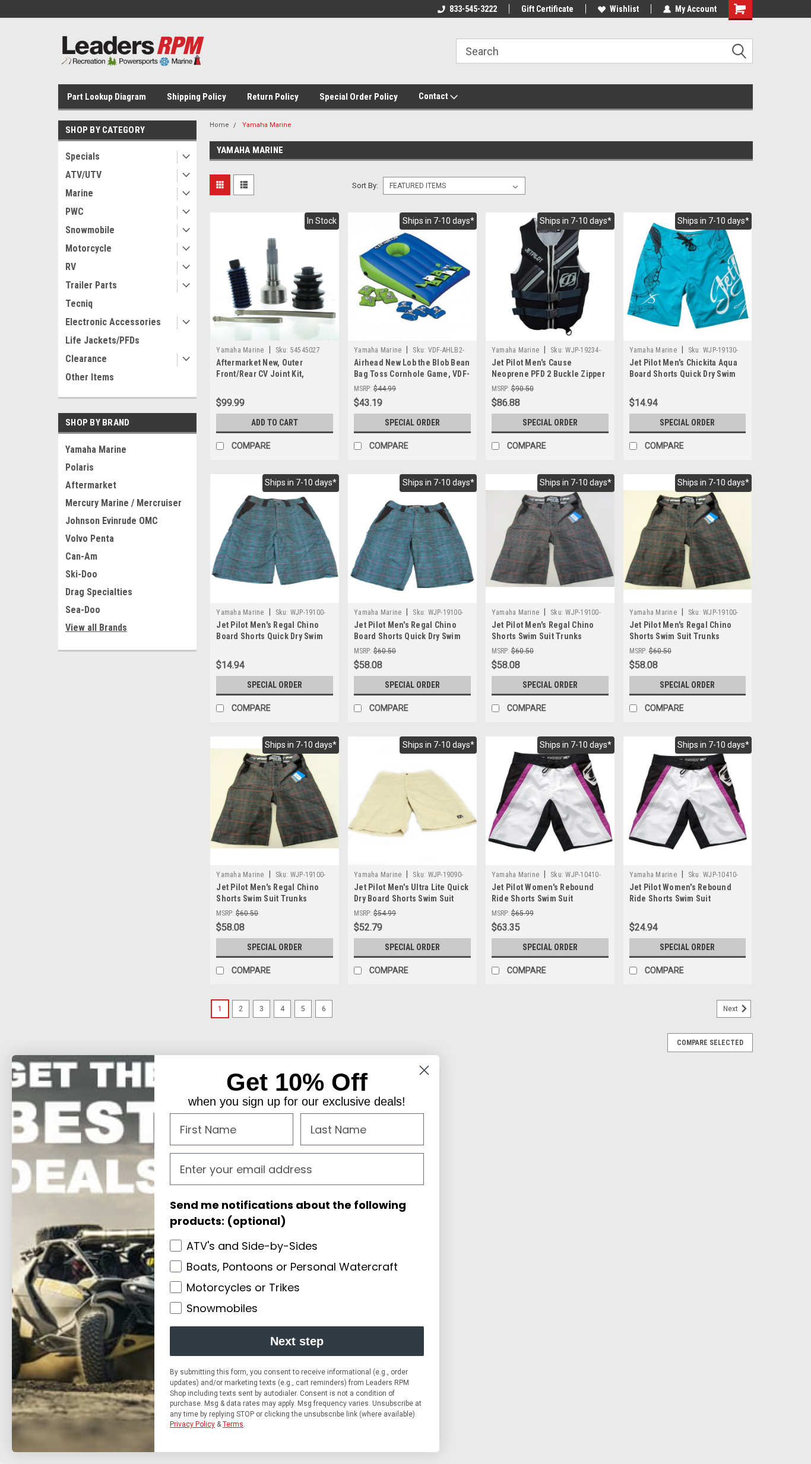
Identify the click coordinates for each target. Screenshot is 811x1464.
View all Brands (96, 627)
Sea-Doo (82, 609)
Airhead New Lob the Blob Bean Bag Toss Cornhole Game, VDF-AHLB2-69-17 (412, 374)
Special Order (412, 422)
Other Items (89, 377)
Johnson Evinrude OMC (111, 520)
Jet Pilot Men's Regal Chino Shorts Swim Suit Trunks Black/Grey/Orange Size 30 (267, 898)
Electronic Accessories (113, 322)
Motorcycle (88, 248)
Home (219, 125)
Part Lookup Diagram (106, 96)
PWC (74, 211)
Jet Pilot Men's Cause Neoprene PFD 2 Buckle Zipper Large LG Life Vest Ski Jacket (548, 374)
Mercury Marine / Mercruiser (123, 503)
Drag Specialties (98, 592)
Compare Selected (710, 1043)
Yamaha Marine (95, 449)
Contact (434, 96)
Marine (79, 193)
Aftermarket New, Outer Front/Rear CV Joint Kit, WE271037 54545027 (260, 374)
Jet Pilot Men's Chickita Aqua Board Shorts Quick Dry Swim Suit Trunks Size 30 (683, 374)
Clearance (86, 358)
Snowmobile (90, 230)
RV (70, 266)
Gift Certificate (547, 9)
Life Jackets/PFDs (102, 340)
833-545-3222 (473, 9)
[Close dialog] (424, 1070)
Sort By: (365, 185)
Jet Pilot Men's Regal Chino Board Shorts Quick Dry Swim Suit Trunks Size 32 (407, 636)
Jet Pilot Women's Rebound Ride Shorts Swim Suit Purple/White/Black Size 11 (680, 898)
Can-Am (81, 556)
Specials (82, 156)
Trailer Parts (91, 285)
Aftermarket (90, 485)
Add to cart (274, 422)
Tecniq (79, 303)
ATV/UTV (83, 174)
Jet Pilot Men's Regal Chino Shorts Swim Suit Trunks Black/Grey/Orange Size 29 (680, 636)
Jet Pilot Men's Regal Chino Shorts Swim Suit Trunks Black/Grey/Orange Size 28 (543, 636)
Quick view (274, 331)
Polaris (79, 467)
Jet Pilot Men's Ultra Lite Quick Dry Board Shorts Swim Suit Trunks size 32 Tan (411, 898)
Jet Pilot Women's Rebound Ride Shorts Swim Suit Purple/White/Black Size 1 (543, 898)
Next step (297, 1341)
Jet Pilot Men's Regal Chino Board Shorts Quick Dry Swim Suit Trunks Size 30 (269, 636)
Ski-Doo (81, 574)
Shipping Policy (196, 96)
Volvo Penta (89, 538)
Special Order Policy (358, 96)
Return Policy (273, 96)
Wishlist (624, 9)
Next (731, 1009)
